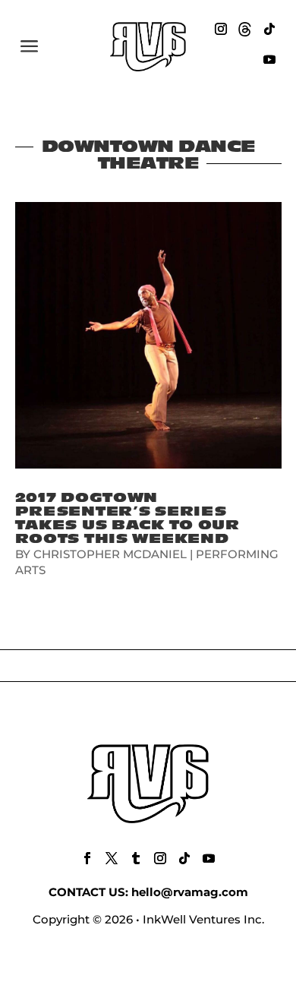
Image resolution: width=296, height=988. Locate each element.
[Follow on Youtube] (269, 59)
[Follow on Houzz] (245, 29)
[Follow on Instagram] (221, 29)
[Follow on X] (111, 858)
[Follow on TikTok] (269, 29)
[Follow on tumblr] (136, 858)
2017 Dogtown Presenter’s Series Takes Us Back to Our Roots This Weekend (127, 518)
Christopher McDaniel (110, 554)
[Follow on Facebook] (87, 858)
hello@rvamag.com (189, 892)
